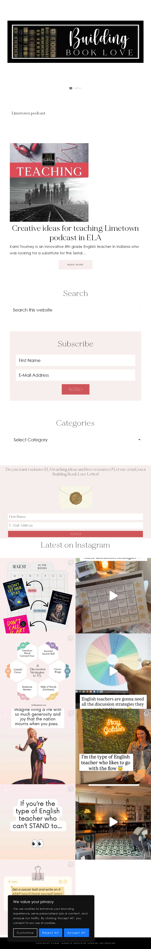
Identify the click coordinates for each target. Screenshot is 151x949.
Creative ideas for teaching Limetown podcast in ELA (75, 233)
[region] (51, 918)
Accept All (76, 932)
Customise (25, 932)
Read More (75, 264)
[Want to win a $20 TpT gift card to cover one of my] (38, 822)
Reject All (50, 932)
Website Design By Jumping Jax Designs (88, 943)
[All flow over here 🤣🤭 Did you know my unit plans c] (113, 746)
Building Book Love (75, 42)
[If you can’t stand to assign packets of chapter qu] (113, 822)
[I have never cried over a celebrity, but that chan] (38, 746)
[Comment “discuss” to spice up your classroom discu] (113, 595)
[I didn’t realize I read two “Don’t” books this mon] (38, 595)
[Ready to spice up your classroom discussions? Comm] (38, 671)
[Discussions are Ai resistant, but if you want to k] (113, 671)
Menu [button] (78, 88)
